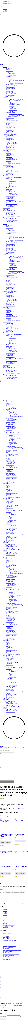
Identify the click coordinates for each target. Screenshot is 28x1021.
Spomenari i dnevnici (11, 205)
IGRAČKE (8, 178)
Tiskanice (11, 111)
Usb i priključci (9, 158)
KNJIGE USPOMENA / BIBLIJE (14, 177)
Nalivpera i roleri (10, 147)
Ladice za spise (12, 108)
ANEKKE (5, 209)
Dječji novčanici (13, 194)
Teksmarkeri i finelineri (11, 143)
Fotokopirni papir (10, 118)
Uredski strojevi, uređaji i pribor (16, 115)
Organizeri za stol (10, 130)
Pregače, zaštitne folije (11, 93)
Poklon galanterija (10, 200)
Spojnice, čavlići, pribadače (15, 114)
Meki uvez (11, 77)
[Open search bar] (0, 61)
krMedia (9, 1007)
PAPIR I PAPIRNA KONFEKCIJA (14, 99)
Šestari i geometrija (10, 87)
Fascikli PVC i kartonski (15, 104)
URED (4, 98)
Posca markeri (9, 166)
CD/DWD (8, 153)
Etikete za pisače (10, 154)
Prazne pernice (12, 75)
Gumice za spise (13, 110)
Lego (10, 182)
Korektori (8, 124)
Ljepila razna (9, 170)
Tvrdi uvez (11, 79)
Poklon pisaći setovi (10, 149)
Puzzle (10, 183)
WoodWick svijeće (10, 196)
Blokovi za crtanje (10, 167)
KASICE (8, 202)
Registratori (11, 102)
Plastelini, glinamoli (10, 88)
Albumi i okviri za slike (11, 204)
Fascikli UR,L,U (13, 103)
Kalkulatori (8, 161)
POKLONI (5, 175)
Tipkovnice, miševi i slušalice (13, 163)
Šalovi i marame (10, 206)
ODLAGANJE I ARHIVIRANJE (14, 100)
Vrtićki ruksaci (9, 71)
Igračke (10, 179)
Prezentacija (9, 132)
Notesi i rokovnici (10, 122)
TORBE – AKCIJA (10, 221)
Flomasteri (8, 136)
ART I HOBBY (7, 165)
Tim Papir (9, 1005)
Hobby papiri (9, 169)
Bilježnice (8, 76)
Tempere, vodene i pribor (12, 85)
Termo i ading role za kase (12, 120)
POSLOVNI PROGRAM (9, 210)
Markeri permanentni (11, 140)
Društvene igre (12, 181)
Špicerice (8, 146)
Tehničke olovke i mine (11, 142)
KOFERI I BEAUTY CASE (13, 216)
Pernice (7, 72)
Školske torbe (9, 68)
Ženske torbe (9, 187)
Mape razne (11, 106)
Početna (2, 747)
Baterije (8, 155)
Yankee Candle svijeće (11, 197)
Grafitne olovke (9, 138)
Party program (12, 186)
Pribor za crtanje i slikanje (12, 171)
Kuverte (8, 123)
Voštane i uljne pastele (11, 145)
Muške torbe (9, 189)
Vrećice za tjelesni (10, 92)
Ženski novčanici (13, 192)
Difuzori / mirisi (9, 198)
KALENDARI (9, 214)
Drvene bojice (9, 135)
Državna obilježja (10, 131)
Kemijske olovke (10, 139)
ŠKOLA (5, 67)
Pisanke (11, 81)
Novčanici (8, 190)
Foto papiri (8, 162)
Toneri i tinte (9, 157)
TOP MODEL (6, 208)
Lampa (7, 151)
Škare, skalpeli (9, 89)
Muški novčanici (13, 193)
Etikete (7, 119)
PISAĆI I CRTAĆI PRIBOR (10, 134)
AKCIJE (5, 217)
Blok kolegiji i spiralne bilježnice (16, 80)
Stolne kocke (9, 126)
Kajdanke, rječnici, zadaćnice (16, 83)
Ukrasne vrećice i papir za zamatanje (14, 201)
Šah (10, 185)
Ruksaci (8, 69)
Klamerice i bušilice (10, 112)
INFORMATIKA (7, 150)
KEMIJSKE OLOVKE (11, 213)
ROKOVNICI (9, 212)
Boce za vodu (9, 96)
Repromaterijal (9, 174)
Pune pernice (12, 73)
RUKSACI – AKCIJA (11, 220)
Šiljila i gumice (9, 84)
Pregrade (11, 107)
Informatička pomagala (11, 159)
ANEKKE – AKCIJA (11, 218)
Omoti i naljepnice (10, 95)
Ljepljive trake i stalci (11, 128)
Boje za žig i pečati (10, 127)
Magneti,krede (9, 91)
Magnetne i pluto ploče (11, 116)
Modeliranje (9, 173)
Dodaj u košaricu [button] (5, 842)
